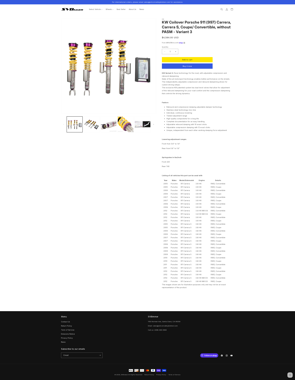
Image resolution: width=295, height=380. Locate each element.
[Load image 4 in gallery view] (125, 124)
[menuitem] (95, 9)
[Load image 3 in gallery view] (109, 124)
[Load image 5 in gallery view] (142, 124)
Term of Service (67, 330)
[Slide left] (63, 124)
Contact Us (65, 322)
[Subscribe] (99, 355)
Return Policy (66, 326)
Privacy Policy (67, 338)
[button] (221, 9)
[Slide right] (153, 124)
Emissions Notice (68, 334)
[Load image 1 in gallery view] (75, 124)
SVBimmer (124, 375)
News (63, 342)
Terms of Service (174, 375)
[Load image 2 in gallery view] (91, 124)
